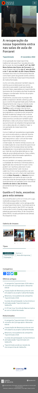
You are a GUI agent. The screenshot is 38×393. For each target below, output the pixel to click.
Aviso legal (24, 388)
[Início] (7, 3)
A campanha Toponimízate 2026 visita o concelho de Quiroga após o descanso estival (19, 286)
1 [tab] (15, 243)
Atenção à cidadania (8, 388)
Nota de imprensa (23, 255)
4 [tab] (23, 243)
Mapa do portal (31, 388)
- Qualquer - (8, 253)
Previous (1, 235)
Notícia (18, 253)
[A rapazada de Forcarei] (8, 233)
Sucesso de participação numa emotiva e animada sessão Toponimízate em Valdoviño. (20, 303)
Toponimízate (8, 57)
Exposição (7, 257)
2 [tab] (18, 243)
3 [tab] (20, 243)
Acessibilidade (17, 388)
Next (37, 235)
